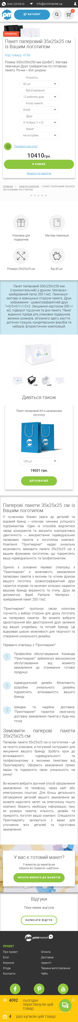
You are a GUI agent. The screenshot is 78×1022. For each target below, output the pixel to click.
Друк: (29, 116)
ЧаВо (44, 973)
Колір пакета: (34, 103)
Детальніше (39, 480)
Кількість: (32, 77)
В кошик (39, 164)
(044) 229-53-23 (15, 4)
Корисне (8, 962)
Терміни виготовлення (55, 968)
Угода (7, 968)
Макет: (30, 129)
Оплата (46, 951)
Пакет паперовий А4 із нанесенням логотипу (39, 412)
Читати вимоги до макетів (39, 877)
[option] (39, 447)
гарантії (46, 962)
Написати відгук (38, 920)
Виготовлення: (35, 90)
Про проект (10, 951)
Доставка (47, 957)
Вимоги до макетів (39, 173)
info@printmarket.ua (49, 3)
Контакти (9, 973)
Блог (6, 957)
